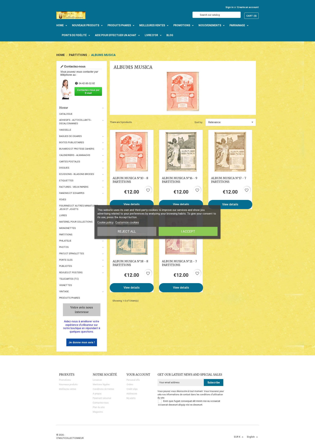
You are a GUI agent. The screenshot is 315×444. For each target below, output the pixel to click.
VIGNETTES (65, 285)
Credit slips (132, 389)
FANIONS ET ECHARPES (71, 193)
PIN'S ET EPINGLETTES (71, 253)
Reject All (127, 231)
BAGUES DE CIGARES (70, 136)
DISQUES (64, 167)
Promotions (65, 380)
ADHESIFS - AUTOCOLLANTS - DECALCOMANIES (75, 122)
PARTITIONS (65, 234)
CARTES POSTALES (69, 161)
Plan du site (98, 407)
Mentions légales (101, 384)
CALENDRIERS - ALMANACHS (74, 155)
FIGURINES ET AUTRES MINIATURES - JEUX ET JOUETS (79, 207)
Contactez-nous (101, 402)
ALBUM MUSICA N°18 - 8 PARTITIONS (130, 263)
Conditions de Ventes (103, 389)
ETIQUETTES (66, 180)
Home (63, 107)
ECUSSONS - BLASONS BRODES (76, 174)
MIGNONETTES (67, 228)
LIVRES (63, 215)
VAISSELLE (65, 129)
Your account (138, 374)
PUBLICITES (65, 266)
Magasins (98, 412)
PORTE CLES (66, 259)
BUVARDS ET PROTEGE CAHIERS (76, 148)
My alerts (131, 398)
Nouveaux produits (68, 384)
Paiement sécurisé (102, 398)
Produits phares (69, 297)
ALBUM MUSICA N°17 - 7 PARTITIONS (228, 180)
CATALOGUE (65, 114)
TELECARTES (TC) (69, 278)
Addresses (132, 393)
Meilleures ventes (67, 389)
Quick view (132, 151)
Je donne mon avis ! (82, 342)
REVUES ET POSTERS (71, 272)
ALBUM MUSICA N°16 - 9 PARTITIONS (179, 180)
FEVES (62, 199)
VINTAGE (64, 291)
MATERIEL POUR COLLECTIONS (76, 221)
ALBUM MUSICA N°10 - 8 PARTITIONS (130, 180)
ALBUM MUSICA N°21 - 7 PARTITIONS (179, 263)
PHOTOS (64, 247)
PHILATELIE (65, 240)
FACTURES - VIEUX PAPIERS (73, 187)
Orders (130, 384)
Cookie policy (105, 222)
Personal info (133, 380)
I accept (188, 231)
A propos (97, 393)
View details (132, 204)
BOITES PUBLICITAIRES (71, 142)
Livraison (97, 380)
